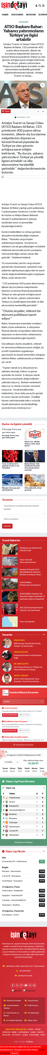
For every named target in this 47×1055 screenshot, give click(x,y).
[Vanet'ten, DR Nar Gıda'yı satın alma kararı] (35, 434)
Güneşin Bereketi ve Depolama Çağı (27, 656)
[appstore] (16, 991)
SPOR (42, 1035)
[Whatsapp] (30, 985)
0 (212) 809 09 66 (11, 715)
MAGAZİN (6, 1035)
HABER (5, 15)
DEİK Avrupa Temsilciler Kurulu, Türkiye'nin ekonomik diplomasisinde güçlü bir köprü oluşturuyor (27, 645)
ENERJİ (14, 1032)
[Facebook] (13, 985)
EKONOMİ (31, 15)
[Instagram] (21, 985)
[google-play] (29, 991)
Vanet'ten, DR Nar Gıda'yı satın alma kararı (32, 444)
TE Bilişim (29, 1042)
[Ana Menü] (43, 6)
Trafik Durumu (32, 1005)
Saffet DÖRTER (21, 676)
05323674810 (25, 971)
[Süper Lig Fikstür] (44, 851)
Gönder (7, 526)
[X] (17, 985)
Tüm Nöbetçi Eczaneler (24, 745)
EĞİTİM (38, 1029)
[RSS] (34, 985)
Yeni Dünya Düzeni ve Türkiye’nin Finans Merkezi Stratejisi (28, 668)
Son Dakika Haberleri (14, 1020)
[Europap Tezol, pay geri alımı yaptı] (12, 431)
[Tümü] (44, 635)
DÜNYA (31, 1029)
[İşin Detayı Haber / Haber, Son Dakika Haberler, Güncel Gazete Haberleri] (14, 5)
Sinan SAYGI (19, 640)
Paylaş (7, 111)
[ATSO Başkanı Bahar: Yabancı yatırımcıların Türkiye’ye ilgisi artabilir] (23, 94)
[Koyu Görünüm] (37, 6)
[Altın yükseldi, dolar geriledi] (35, 480)
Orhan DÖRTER (21, 652)
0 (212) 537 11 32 (10, 730)
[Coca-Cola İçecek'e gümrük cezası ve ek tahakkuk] (12, 456)
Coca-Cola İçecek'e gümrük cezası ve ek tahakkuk (10, 466)
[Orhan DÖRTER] (7, 655)
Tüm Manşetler (33, 1013)
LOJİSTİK (40, 1032)
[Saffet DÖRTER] (7, 679)
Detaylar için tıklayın (24, 842)
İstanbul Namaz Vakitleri (11, 1007)
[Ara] (40, 6)
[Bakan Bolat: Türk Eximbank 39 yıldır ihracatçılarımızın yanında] (35, 456)
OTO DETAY (16, 1035)
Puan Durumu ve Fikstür (11, 1014)
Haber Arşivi (32, 1020)
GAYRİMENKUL (23, 1032)
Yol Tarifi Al (25, 715)
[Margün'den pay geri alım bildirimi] (12, 480)
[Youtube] (26, 985)
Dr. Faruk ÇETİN (21, 664)
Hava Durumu (33, 1000)
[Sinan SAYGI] (7, 643)
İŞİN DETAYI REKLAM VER (16, 1029)
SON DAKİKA (17, 15)
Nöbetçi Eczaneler (14, 1000)
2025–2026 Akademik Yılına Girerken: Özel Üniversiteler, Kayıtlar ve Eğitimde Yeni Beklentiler (26, 680)
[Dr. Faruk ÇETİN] (7, 667)
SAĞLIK (25, 1035)
